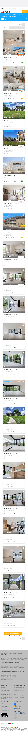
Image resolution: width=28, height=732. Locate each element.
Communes (8, 730)
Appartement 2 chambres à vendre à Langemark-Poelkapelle (14, 658)
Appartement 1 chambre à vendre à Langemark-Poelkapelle (13, 656)
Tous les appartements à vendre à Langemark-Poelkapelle (13, 659)
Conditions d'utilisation (5, 728)
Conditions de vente (8, 729)
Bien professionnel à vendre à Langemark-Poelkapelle (12, 667)
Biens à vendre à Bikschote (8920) (8, 675)
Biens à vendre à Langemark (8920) (8, 676)
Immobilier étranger (11, 8)
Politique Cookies (13, 728)
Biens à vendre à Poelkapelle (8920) (8, 679)
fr (26, 8)
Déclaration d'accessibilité (16, 730)
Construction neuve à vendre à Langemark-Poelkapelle (12, 668)
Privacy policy (20, 728)
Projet (6, 120)
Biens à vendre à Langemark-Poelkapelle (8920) (11, 678)
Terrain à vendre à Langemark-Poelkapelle (10, 666)
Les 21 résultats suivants (12, 633)
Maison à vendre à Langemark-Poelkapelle (10, 664)
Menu (25, 12)
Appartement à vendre (10, 57)
